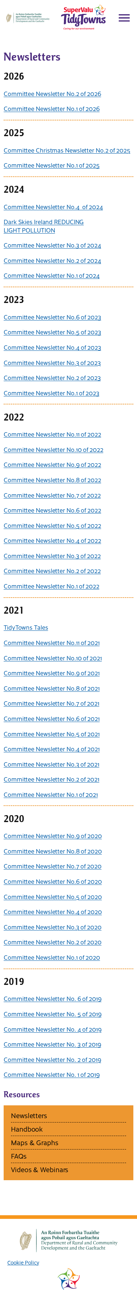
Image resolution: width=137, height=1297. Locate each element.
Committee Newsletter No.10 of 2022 (53, 449)
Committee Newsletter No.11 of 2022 (52, 434)
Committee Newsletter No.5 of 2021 (52, 734)
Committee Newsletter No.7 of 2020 (53, 866)
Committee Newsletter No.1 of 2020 (52, 957)
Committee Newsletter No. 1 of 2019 (52, 1074)
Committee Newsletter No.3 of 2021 (51, 764)
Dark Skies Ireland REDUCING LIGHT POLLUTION (44, 226)
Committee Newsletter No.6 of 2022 (52, 510)
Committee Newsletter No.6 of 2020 (53, 881)
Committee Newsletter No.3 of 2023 (52, 362)
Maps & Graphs (34, 1142)
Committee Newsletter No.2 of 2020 (53, 942)
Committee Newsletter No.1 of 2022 (51, 586)
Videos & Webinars (39, 1169)
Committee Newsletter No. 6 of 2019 (53, 998)
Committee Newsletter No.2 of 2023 (52, 377)
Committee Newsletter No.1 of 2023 (51, 393)
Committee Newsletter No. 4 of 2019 (53, 1029)
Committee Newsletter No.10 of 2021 (53, 658)
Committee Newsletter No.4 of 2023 (52, 347)
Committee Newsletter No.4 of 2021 (52, 749)
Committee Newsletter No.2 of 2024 (52, 260)
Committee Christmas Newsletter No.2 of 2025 (67, 150)
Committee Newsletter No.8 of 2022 (52, 480)
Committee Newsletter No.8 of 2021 (52, 688)
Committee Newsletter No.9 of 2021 (52, 673)
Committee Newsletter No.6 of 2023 (52, 317)
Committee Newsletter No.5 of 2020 (53, 897)
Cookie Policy (23, 1262)
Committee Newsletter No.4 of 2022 (52, 540)
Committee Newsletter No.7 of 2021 (51, 703)
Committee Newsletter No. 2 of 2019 (52, 1059)
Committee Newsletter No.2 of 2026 (52, 93)
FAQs (19, 1155)
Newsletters (29, 1115)
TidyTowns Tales (26, 627)
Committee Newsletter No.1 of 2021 (51, 794)
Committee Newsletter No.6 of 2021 (52, 718)
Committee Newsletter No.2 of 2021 (51, 779)
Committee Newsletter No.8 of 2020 (53, 851)
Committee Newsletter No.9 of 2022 (52, 464)
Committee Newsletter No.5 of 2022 (52, 525)
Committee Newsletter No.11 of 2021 (52, 642)
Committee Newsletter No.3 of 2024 (52, 245)
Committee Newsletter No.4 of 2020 (53, 911)
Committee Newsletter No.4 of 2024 (53, 207)
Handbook (27, 1128)
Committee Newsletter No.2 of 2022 (52, 571)
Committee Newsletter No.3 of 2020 (53, 927)
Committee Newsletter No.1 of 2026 (52, 108)
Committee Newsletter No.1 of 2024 (52, 275)
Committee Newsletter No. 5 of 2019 (53, 1014)
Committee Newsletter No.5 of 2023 (52, 332)
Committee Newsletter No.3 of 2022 (52, 556)
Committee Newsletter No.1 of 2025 (52, 165)
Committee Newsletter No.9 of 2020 (53, 836)
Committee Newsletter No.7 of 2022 (52, 495)
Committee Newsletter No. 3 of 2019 (52, 1044)
